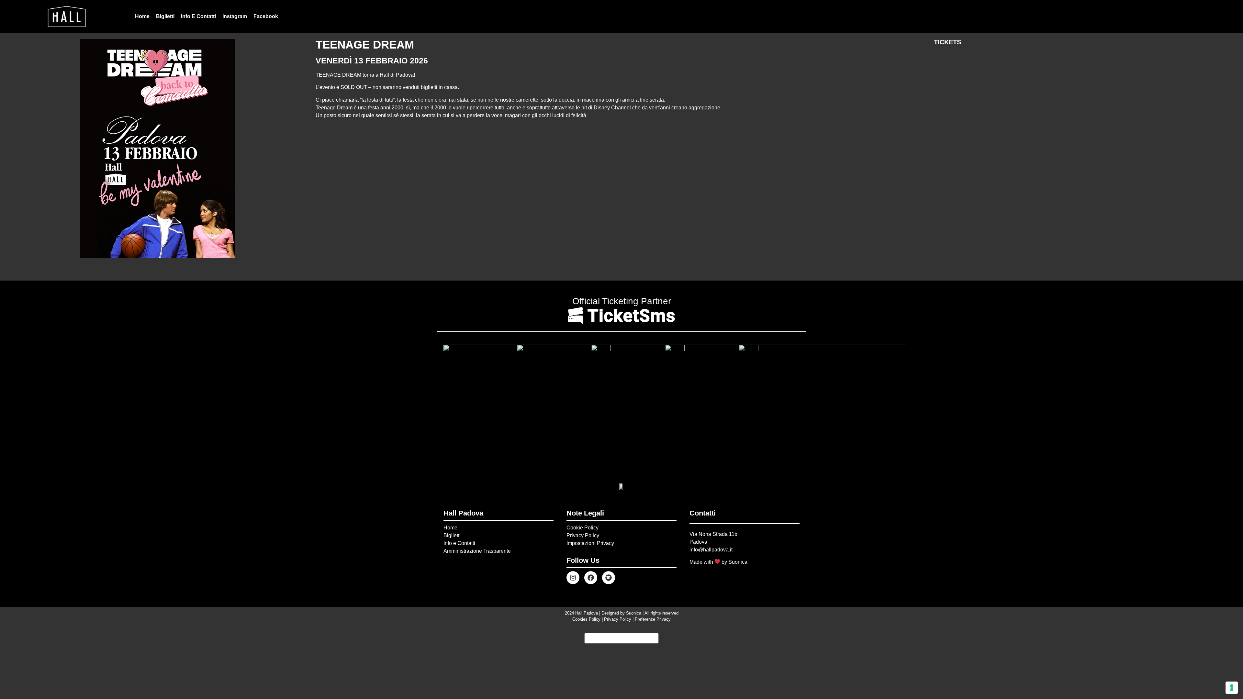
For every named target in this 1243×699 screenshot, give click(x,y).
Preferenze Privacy (653, 619)
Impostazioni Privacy (590, 543)
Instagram (234, 16)
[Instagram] (572, 577)
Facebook (265, 16)
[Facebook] (590, 577)
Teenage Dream (365, 44)
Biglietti (165, 16)
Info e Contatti (198, 16)
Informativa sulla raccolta (621, 638)
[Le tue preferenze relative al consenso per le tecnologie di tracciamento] (1232, 688)
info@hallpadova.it (711, 549)
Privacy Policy (582, 535)
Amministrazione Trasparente (477, 551)
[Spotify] (608, 577)
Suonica (737, 562)
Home (142, 16)
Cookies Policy (586, 619)
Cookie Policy (582, 527)
